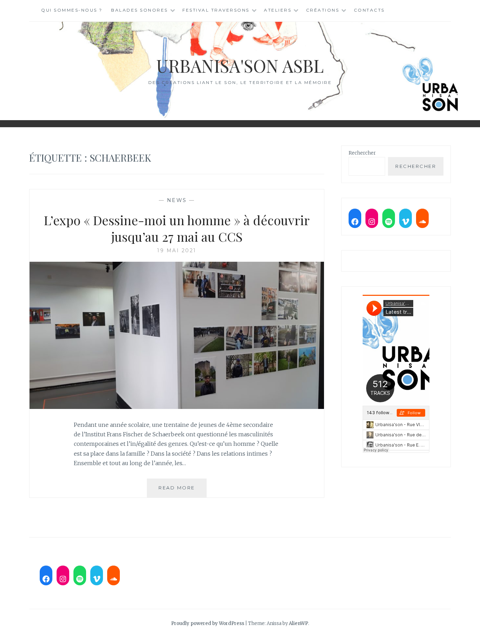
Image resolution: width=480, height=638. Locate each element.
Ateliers (277, 10)
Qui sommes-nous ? (72, 10)
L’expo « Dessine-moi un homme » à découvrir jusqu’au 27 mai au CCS (177, 228)
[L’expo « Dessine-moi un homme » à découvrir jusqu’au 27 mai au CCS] (177, 406)
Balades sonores (139, 10)
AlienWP (298, 623)
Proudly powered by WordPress (207, 623)
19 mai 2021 (176, 250)
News (177, 200)
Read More (182, 490)
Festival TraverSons (215, 10)
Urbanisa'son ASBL (240, 65)
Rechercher (362, 153)
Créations (322, 10)
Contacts (369, 10)
